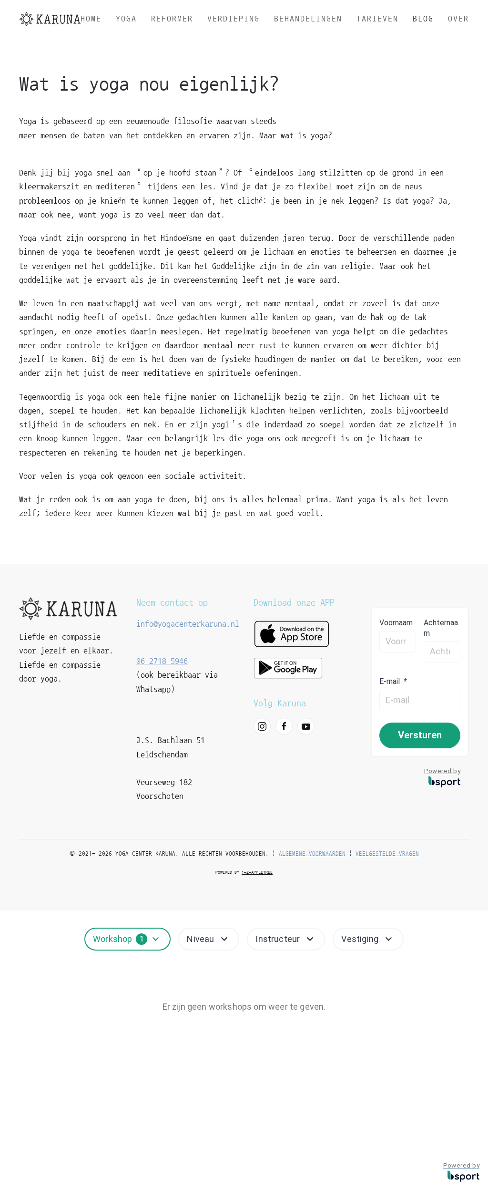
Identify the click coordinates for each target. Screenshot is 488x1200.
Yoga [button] (126, 18)
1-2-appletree (257, 872)
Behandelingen (308, 18)
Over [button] (458, 18)
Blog (423, 18)
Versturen (420, 735)
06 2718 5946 (162, 661)
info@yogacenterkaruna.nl (187, 624)
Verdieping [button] (233, 18)
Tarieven (377, 18)
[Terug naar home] (50, 19)
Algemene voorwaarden (312, 853)
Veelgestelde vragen (387, 853)
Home (91, 18)
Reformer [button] (172, 18)
